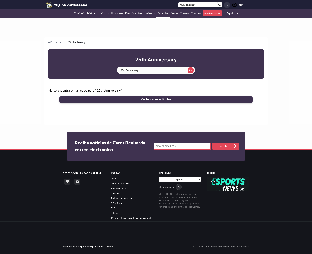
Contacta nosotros (120, 183)
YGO (50, 42)
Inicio (114, 178)
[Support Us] (67, 182)
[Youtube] (77, 182)
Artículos (60, 42)
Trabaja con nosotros (121, 198)
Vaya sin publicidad (212, 13)
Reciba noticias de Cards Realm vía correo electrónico (110, 146)
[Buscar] (191, 70)
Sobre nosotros (118, 188)
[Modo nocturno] (227, 5)
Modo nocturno (167, 186)
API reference (118, 203)
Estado (114, 213)
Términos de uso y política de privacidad (131, 218)
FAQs (113, 208)
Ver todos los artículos (156, 99)
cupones (115, 193)
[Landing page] (49, 5)
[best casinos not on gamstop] (228, 184)
